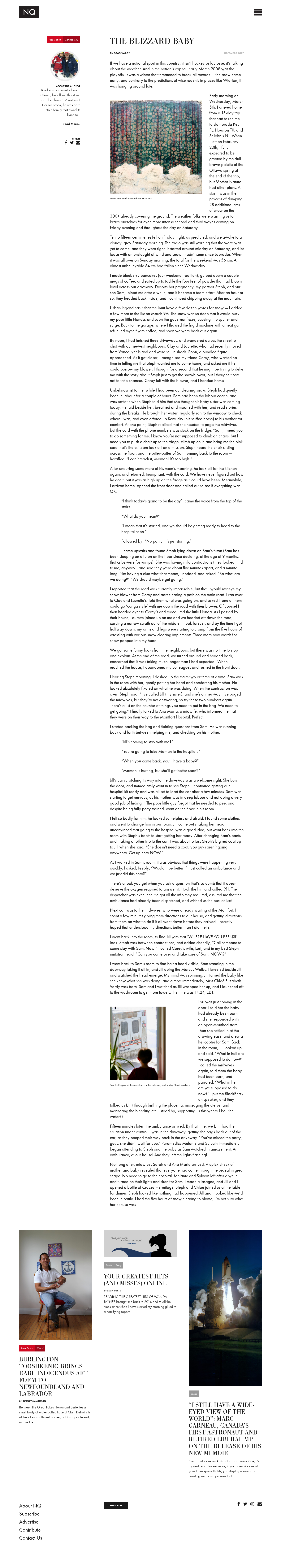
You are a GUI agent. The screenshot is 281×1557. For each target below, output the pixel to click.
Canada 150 (71, 39)
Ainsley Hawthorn (34, 1401)
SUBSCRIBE (116, 1505)
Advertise (28, 1521)
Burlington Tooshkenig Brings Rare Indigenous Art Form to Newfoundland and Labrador (53, 1376)
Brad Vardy (122, 53)
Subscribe (29, 1513)
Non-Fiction (55, 39)
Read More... (71, 124)
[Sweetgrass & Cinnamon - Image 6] (55, 1285)
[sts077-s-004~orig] (225, 1307)
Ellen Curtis (114, 1290)
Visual (40, 1348)
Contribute (30, 1529)
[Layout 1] (140, 1243)
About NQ (30, 1505)
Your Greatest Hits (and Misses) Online (136, 1280)
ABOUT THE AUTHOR (68, 86)
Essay (118, 1265)
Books (109, 1265)
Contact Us (30, 1537)
